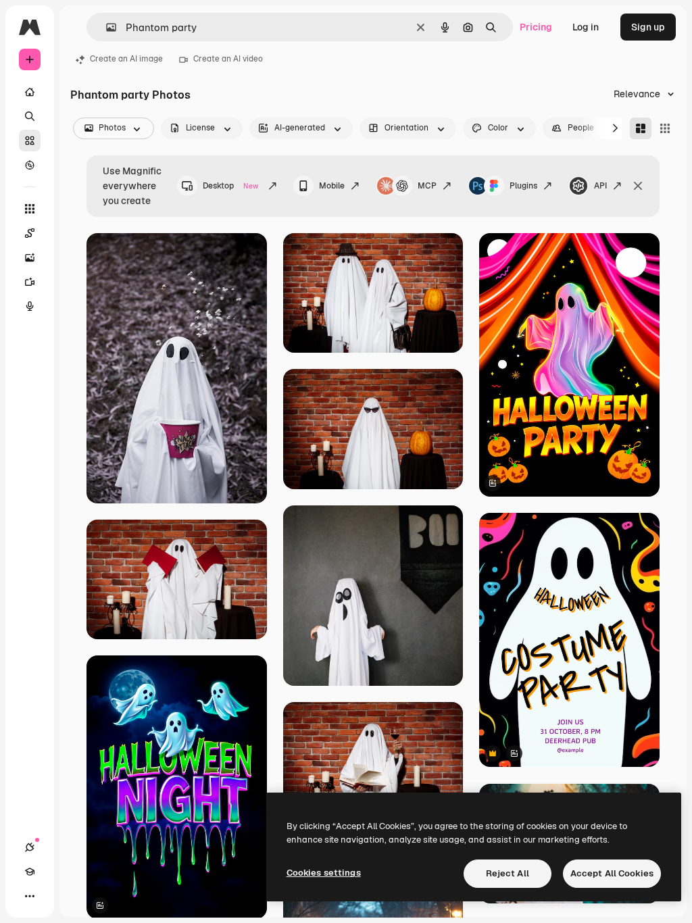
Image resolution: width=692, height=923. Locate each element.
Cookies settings (324, 872)
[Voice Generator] (30, 306)
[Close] (638, 185)
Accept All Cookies (611, 873)
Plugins (523, 185)
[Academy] (30, 871)
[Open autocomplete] (105, 27)
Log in (585, 27)
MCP (427, 185)
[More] (30, 896)
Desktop (230, 185)
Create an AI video (228, 58)
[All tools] (30, 209)
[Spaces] (30, 233)
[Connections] (30, 847)
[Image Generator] (30, 257)
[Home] (30, 92)
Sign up (648, 27)
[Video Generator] (30, 282)
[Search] (30, 116)
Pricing (536, 27)
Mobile (332, 185)
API (600, 185)
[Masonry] (640, 128)
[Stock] (30, 140)
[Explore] (30, 165)
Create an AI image (126, 58)
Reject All (507, 873)
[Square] (665, 128)
